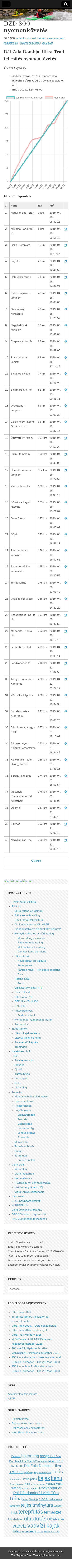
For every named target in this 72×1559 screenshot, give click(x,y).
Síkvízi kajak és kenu (27, 1033)
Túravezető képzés (26, 1042)
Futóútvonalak (26, 1159)
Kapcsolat (18, 1196)
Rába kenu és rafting (27, 915)
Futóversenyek (24, 1010)
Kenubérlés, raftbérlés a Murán (33, 1019)
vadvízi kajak (43, 1526)
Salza (25, 1499)
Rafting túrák (22, 978)
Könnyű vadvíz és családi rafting (34, 933)
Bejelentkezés (20, 1418)
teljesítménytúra (37, 1505)
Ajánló (18, 1069)
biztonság (30, 1456)
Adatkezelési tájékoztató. (23, 1393)
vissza (37, 860)
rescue (25, 1488)
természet (52, 1512)
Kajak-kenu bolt (21, 1051)
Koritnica (20, 1484)
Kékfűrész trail (26, 1015)
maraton (41, 1484)
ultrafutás (35, 1519)
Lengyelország (26, 1132)
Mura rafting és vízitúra (29, 910)
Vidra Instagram (24, 1173)
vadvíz (19, 1526)
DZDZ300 (17, 1466)
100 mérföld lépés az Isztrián (29, 1348)
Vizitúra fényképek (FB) (29, 1187)
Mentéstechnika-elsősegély (31, 1096)
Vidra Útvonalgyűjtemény (27, 1209)
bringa (45, 1456)
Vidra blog (21, 1087)
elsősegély (31, 1472)
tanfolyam (15, 1506)
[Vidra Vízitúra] (36, 15)
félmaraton (15, 1479)
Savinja (33, 1499)
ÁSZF (11, 1398)
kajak (44, 1478)
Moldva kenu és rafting (31, 947)
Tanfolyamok (19, 1028)
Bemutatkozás (23, 1178)
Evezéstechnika (24, 1101)
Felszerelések (23, 1105)
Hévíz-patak (29, 1479)
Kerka (12, 1484)
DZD (59, 1461)
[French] (13, 881)
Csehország (24, 1123)
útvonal (31, 38)
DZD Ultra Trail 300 (26, 1001)
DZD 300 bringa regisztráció (29, 1214)
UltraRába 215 (23, 996)
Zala (20, 974)
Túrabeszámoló (24, 1060)
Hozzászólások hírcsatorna (28, 1427)
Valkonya (19, 1531)
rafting (16, 1488)
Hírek (15, 1055)
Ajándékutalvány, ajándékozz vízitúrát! (38, 928)
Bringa (18, 1150)
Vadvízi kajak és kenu (28, 1037)
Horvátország (25, 1128)
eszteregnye (45, 1472)
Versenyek (21, 1078)
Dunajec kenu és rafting (31, 951)
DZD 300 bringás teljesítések (29, 1218)
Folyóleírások (23, 1110)
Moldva (50, 1483)
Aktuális (19, 1064)
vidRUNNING (20, 1205)
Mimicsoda (21, 1141)
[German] (19, 881)
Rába (16, 1498)
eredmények (56, 38)
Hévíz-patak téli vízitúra (29, 919)
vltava (40, 1531)
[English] (7, 881)
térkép (42, 38)
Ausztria (22, 1119)
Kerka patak (24, 965)
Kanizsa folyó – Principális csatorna (38, 969)
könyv (33, 1484)
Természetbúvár (24, 1146)
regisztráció (11, 42)
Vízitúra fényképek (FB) (29, 987)
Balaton (16, 1456)
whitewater (49, 1531)
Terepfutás (21, 1155)
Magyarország (26, 1114)
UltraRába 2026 (21, 1312)
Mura (59, 1483)
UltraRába (55, 1519)
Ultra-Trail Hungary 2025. (27, 1334)
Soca (20, 983)
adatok (20, 38)
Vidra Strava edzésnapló (29, 1191)
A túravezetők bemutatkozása (32, 1182)
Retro (18, 1083)
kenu (56, 1478)
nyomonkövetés (30, 42)
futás (57, 1471)
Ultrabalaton (15, 1519)
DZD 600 (47, 42)
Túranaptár (21, 1024)
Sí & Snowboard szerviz (26, 1200)
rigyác (33, 1488)
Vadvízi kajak (22, 992)
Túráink (16, 906)
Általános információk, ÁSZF (32, 924)
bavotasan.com (52, 1555)
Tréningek (21, 1046)
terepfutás (30, 1511)
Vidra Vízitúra (34, 1551)
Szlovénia (23, 1137)
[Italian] (31, 881)
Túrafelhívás (22, 1073)
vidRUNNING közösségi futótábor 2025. (36, 1352)
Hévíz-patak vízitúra (24, 901)
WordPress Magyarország (27, 1432)
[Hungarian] (25, 881)
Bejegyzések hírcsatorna (27, 1423)
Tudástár (17, 1092)
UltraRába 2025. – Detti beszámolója (34, 1325)
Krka (27, 1483)
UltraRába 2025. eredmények (30, 1330)
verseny (30, 1531)
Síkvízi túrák (22, 956)
